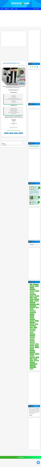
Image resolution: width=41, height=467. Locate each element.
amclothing (33, 289)
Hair (38, 304)
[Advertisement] (20, 20)
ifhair (37, 307)
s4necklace (33, 350)
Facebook (6, 133)
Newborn (32, 324)
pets (31, 327)
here (20, 87)
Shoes (37, 357)
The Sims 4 (32, 362)
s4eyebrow (32, 337)
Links (16, 8)
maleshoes (32, 319)
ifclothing (32, 307)
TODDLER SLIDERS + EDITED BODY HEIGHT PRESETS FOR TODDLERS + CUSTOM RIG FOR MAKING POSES (34, 190)
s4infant (32, 345)
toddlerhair (33, 365)
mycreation (33, 322)
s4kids (37, 345)
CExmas (32, 299)
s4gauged (32, 340)
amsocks (32, 292)
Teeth (32, 360)
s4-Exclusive (33, 329)
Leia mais (30, 415)
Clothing (37, 299)
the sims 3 (36, 360)
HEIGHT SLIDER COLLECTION (36, 202)
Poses (35, 327)
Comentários (3, 143)
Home (2, 8)
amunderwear (33, 294)
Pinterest (20, 133)
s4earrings (33, 335)
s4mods (37, 347)
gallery (12, 8)
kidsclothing (33, 312)
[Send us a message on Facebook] (38, 462)
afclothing (36, 284)
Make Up (32, 317)
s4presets (32, 352)
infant (32, 309)
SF (13, 122)
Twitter (11, 133)
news (37, 324)
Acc (31, 284)
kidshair (32, 314)
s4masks (32, 347)
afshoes (32, 287)
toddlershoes (33, 367)
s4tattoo (32, 355)
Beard (35, 297)
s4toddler (32, 357)
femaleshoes (33, 304)
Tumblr (2, 11)
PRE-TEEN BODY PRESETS (35, 197)
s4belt (32, 332)
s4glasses (32, 342)
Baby (31, 297)
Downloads (7, 8)
